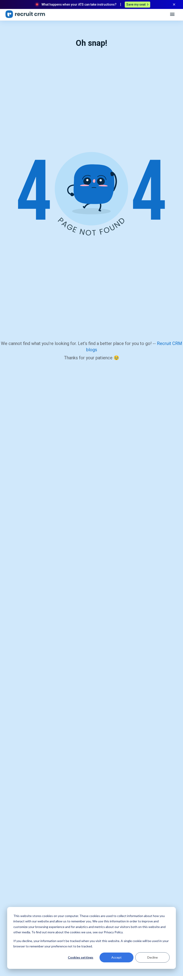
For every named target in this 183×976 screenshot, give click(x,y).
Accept (116, 957)
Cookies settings (80, 957)
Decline (152, 957)
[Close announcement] (174, 4)
